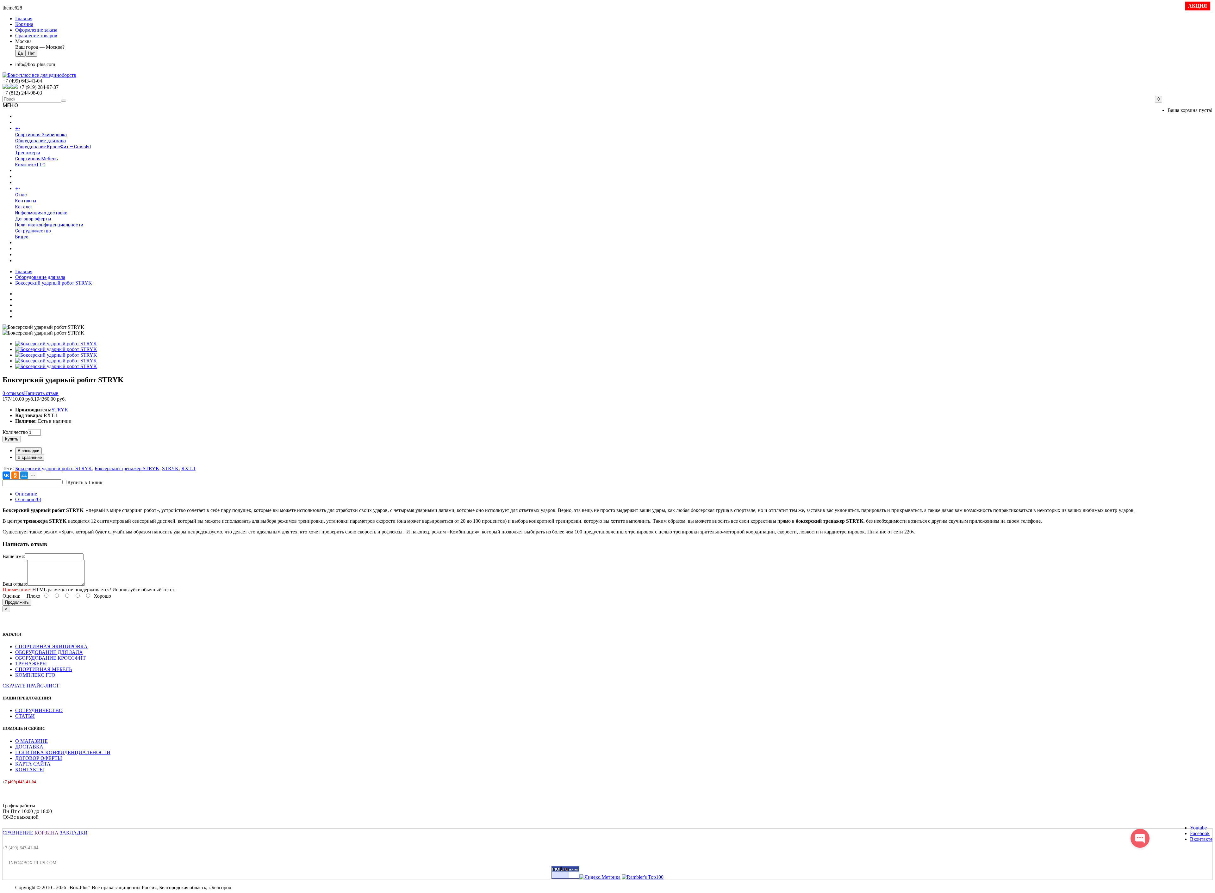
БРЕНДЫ (24, 176)
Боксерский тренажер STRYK (127, 468)
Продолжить (17, 602)
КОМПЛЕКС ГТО (35, 675)
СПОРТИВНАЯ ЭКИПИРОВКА (51, 646)
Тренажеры (27, 152)
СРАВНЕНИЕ (18, 832)
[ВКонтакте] (6, 475)
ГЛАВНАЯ (24, 116)
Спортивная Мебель (36, 158)
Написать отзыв (41, 393)
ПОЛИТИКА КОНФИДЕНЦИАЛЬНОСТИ (62, 752)
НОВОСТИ (25, 248)
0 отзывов (13, 393)
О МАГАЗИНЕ (31, 741)
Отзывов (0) (28, 499)
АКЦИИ (22, 260)
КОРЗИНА (46, 832)
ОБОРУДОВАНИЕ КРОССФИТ (50, 658)
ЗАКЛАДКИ (74, 832)
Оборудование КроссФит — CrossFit (53, 146)
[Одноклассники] (15, 475)
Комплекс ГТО (30, 164)
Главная (23, 271)
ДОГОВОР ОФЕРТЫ (38, 758)
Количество (15, 432)
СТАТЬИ (25, 716)
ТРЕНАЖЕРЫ (31, 663)
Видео (21, 236)
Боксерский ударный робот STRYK (53, 283)
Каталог (24, 206)
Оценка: (11, 596)
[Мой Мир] (24, 475)
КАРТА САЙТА (33, 764)
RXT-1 (188, 468)
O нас (21, 194)
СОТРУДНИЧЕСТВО (39, 710)
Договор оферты (33, 218)
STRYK (60, 409)
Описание (26, 493)
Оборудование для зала (40, 140)
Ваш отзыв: (15, 584)
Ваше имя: (14, 556)
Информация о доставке (41, 212)
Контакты (25, 200)
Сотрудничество (33, 230)
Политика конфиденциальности (49, 224)
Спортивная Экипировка (41, 134)
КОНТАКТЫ (29, 769)
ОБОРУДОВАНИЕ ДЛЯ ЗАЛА (49, 652)
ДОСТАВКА (29, 746)
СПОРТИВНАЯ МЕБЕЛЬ (43, 669)
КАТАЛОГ (31, 128)
